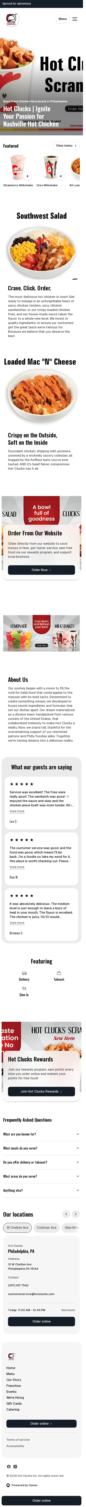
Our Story (13, 1380)
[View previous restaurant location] (66, 1214)
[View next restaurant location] (76, 1214)
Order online (41, 1321)
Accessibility (15, 1446)
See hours (68, 1310)
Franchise (13, 1386)
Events (11, 1392)
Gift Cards (14, 1404)
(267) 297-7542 (18, 1286)
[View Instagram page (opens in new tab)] (15, 1466)
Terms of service (18, 1439)
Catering (12, 1409)
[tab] (17, 1228)
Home (10, 1368)
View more (17, 811)
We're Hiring (15, 1398)
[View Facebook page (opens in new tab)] (8, 1466)
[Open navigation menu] (75, 19)
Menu (63, 19)
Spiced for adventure (16, 3)
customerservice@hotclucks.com (31, 1295)
